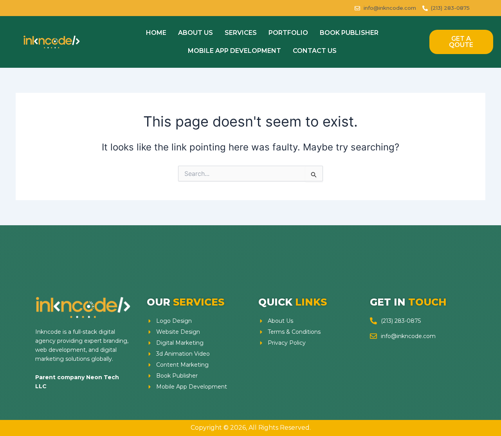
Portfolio (288, 32)
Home (156, 32)
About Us (195, 32)
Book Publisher (349, 32)
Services (241, 32)
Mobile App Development (234, 50)
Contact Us (315, 50)
